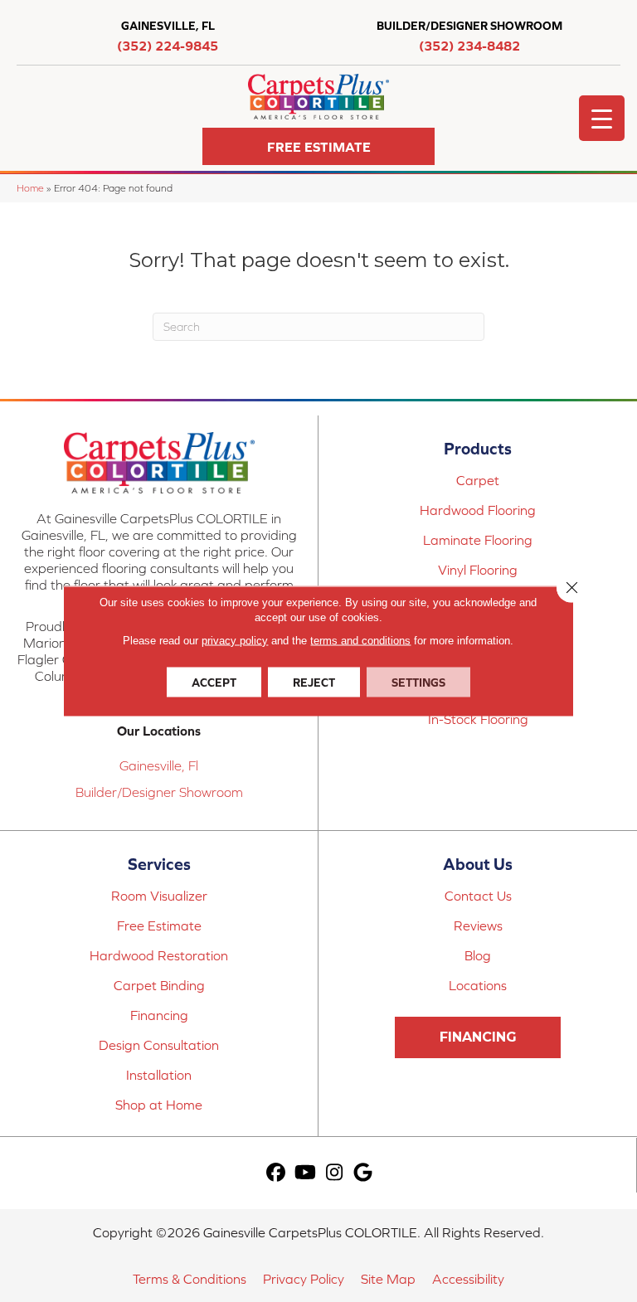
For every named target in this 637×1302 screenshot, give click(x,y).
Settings (418, 682)
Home (30, 187)
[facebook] (277, 1173)
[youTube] (306, 1173)
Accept (214, 682)
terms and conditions (360, 640)
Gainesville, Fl (158, 765)
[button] (318, 146)
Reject (314, 682)
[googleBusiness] (364, 1173)
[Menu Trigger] (602, 118)
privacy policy (235, 640)
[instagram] (335, 1173)
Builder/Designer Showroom (159, 792)
